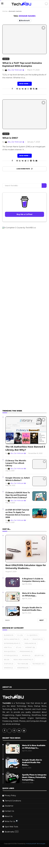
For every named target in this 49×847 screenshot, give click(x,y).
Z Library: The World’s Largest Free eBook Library (15, 463)
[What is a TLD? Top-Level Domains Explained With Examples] (24, 39)
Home (4, 11)
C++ (20, 635)
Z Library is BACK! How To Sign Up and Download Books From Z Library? (17, 495)
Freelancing (30, 643)
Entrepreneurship (12, 643)
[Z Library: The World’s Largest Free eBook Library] (39, 464)
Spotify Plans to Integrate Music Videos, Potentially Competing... (34, 777)
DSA (26, 639)
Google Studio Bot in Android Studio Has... (32, 608)
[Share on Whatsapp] (28, 89)
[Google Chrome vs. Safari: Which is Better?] (39, 481)
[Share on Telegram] (31, 89)
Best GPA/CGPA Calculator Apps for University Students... (25, 567)
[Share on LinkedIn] (19, 89)
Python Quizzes (11, 655)
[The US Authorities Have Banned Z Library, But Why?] (26, 430)
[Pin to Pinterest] (17, 89)
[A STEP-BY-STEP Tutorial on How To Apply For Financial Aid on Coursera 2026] (39, 513)
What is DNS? (10, 138)
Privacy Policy (10, 795)
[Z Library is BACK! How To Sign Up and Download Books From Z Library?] (39, 496)
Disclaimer (9, 806)
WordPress (22, 668)
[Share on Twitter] (14, 89)
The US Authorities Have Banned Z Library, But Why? (25, 448)
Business (8, 635)
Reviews (26, 655)
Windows (8, 668)
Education (38, 639)
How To (8, 647)
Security (39, 655)
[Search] (42, 3)
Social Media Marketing (23, 659)
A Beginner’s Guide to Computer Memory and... (33, 580)
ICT (18, 647)
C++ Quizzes (32, 635)
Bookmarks (11, 832)
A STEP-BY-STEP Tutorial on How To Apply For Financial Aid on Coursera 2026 (17, 513)
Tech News (22, 664)
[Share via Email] (36, 89)
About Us (8, 816)
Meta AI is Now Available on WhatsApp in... (33, 746)
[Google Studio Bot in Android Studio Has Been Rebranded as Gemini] (12, 611)
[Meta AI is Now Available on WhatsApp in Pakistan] (12, 597)
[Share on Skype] (33, 89)
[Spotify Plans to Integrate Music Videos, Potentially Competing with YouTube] (12, 778)
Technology (38, 664)
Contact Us (9, 811)
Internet (30, 647)
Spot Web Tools (11, 827)
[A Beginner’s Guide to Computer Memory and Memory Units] (12, 582)
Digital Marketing (12, 639)
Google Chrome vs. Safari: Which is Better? (17, 479)
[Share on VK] (22, 89)
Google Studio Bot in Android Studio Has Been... (32, 762)
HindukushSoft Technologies (35, 843)
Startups (8, 664)
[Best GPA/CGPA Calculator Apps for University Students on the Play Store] (26, 548)
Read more (23, 84)
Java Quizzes (9, 651)
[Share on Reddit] (25, 89)
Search (44, 185)
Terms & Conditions (13, 801)
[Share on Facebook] (12, 89)
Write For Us (10, 821)
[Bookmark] (43, 28)
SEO (6, 659)
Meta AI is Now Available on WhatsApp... (33, 594)
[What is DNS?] (24, 114)
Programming (26, 651)
